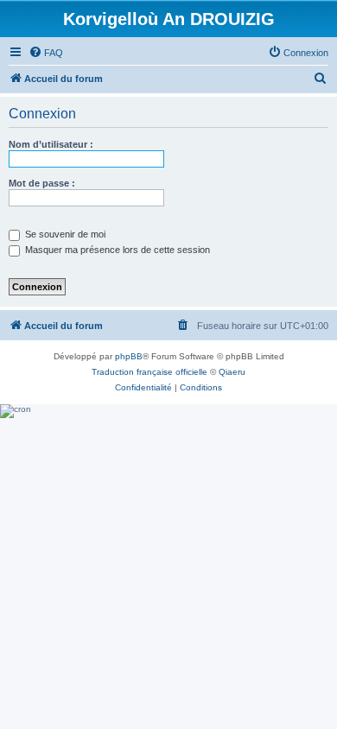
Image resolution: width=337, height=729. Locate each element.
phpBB (129, 356)
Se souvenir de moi (63, 234)
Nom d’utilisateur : (51, 144)
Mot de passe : (42, 183)
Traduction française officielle (149, 372)
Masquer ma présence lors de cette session (116, 249)
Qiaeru (232, 372)
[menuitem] (46, 52)
